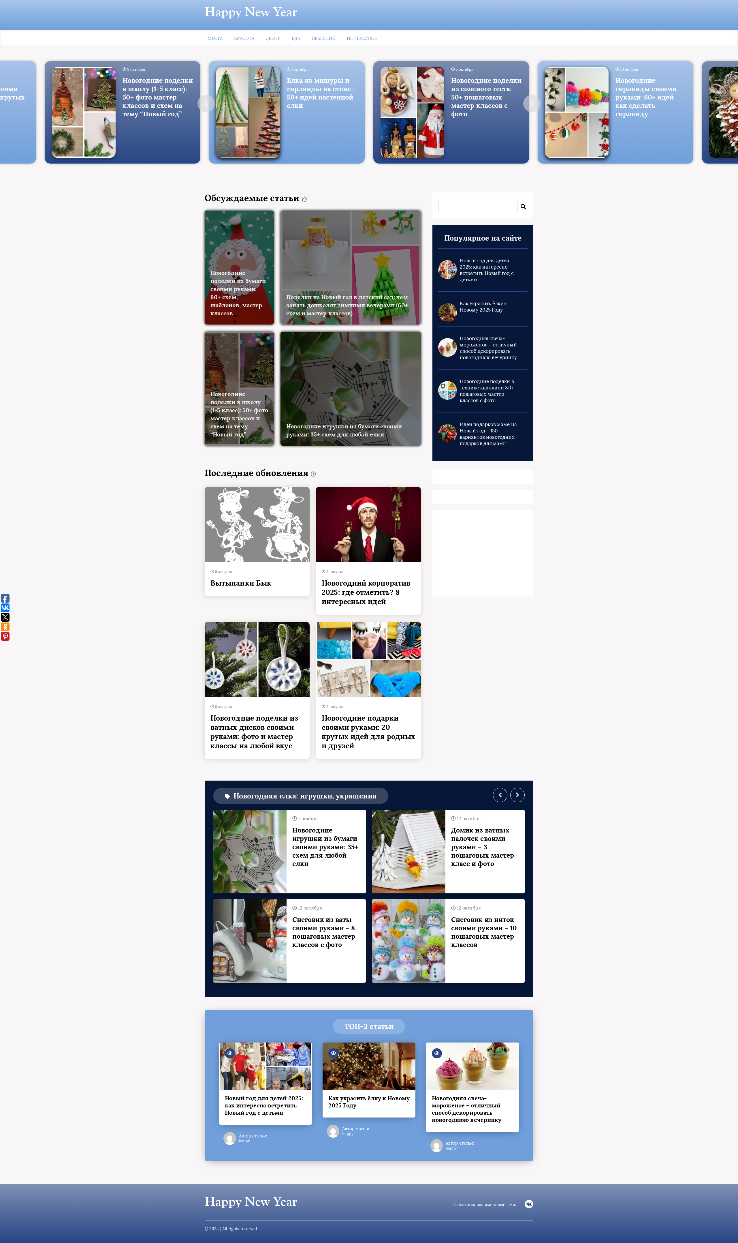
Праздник (324, 38)
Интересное (362, 38)
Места (215, 38)
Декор (273, 38)
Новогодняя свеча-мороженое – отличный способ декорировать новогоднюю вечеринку (488, 348)
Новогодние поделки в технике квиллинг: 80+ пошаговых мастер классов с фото (487, 391)
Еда (296, 38)
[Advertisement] (483, 555)
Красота (244, 38)
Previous (206, 103)
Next (532, 103)
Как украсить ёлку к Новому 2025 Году (483, 306)
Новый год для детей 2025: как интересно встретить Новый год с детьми (487, 270)
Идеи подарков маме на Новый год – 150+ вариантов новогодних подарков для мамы (488, 434)
